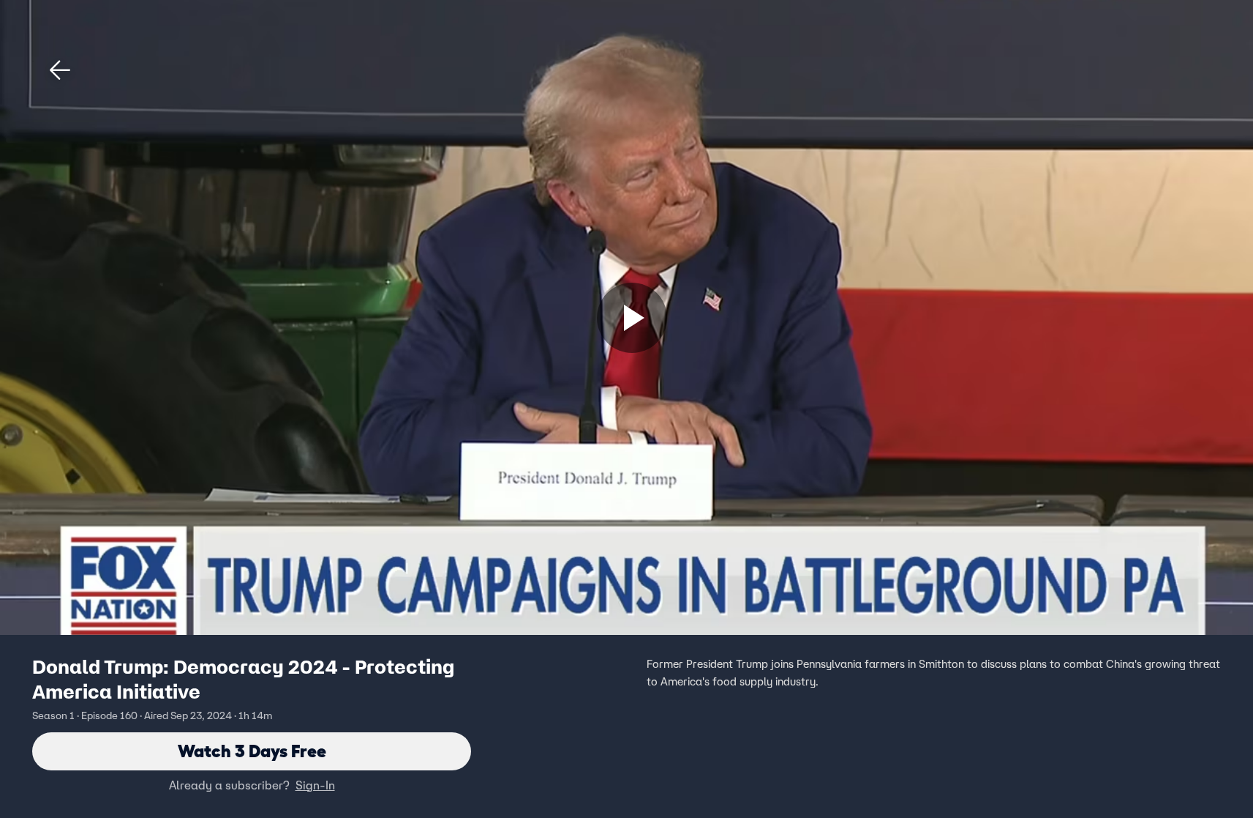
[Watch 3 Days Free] (632, 318)
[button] (60, 70)
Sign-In (315, 785)
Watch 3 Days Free (252, 751)
